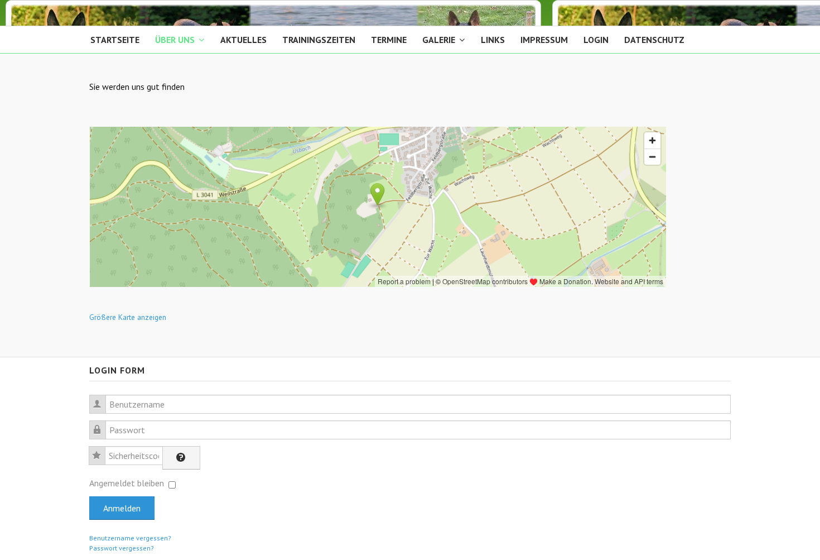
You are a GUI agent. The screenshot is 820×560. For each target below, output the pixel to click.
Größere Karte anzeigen (127, 317)
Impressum (544, 39)
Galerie (438, 39)
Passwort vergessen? (121, 548)
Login (596, 39)
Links (493, 39)
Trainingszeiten (318, 39)
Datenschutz (654, 39)
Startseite (114, 39)
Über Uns (175, 39)
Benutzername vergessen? (130, 538)
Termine (389, 39)
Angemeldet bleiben (126, 483)
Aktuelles (243, 39)
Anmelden (122, 508)
